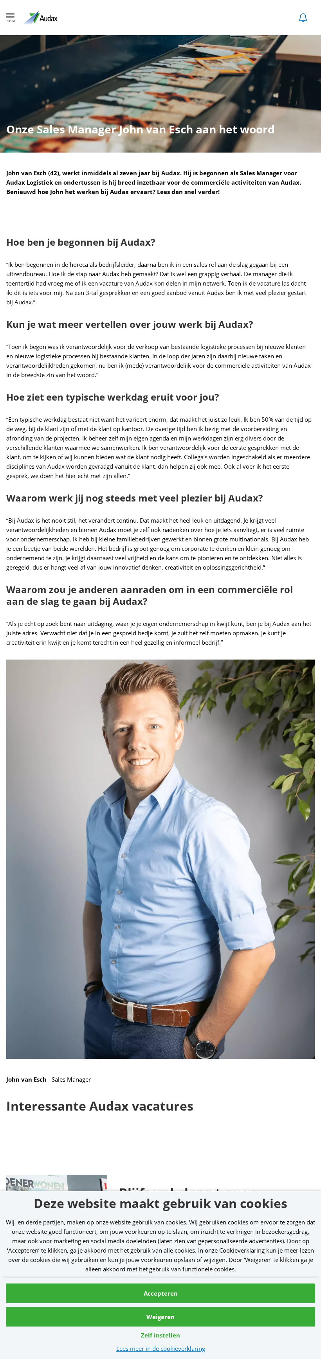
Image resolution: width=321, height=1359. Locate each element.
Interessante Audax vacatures (99, 1107)
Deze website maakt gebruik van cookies (160, 1204)
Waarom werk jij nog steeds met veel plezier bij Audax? (134, 498)
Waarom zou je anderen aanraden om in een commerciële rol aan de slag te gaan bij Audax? (149, 596)
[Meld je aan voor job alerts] (303, 17)
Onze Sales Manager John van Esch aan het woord (140, 131)
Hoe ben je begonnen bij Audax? (80, 242)
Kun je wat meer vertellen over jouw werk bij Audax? (129, 324)
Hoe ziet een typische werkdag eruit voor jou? (112, 397)
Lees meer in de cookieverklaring (160, 1348)
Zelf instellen (160, 1335)
